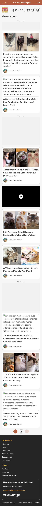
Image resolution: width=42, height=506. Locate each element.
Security (30, 502)
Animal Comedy (8, 454)
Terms (20, 502)
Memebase (6, 451)
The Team (5, 469)
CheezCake (6, 460)
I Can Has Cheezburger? (21, 3)
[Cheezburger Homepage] (21, 495)
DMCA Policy (37, 502)
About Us (5, 472)
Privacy (25, 502)
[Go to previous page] (15, 431)
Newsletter (20, 10)
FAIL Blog (5, 447)
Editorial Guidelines (9, 475)
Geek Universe (7, 457)
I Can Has (5, 444)
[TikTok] (38, 10)
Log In (38, 3)
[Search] (6, 2)
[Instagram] (28, 10)
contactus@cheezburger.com (14, 490)
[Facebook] (33, 10)
